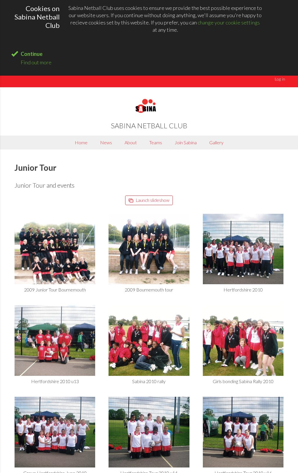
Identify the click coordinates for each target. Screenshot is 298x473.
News (106, 142)
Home (81, 142)
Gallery (216, 142)
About (131, 142)
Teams (155, 142)
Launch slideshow (152, 200)
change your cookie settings (229, 22)
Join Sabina (186, 142)
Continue (31, 54)
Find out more (36, 62)
